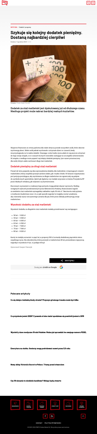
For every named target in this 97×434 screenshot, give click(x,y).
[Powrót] (83, 416)
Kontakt (39, 423)
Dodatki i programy (20, 250)
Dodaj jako (45, 267)
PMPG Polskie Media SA (43, 427)
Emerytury (55, 406)
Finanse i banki (41, 406)
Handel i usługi (28, 406)
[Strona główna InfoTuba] (5, 3)
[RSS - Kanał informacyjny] (52, 416)
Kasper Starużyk (26, 247)
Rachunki (68, 406)
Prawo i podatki (81, 406)
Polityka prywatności (53, 423)
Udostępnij (69, 261)
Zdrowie (16, 255)
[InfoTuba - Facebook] (45, 416)
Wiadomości (18, 252)
